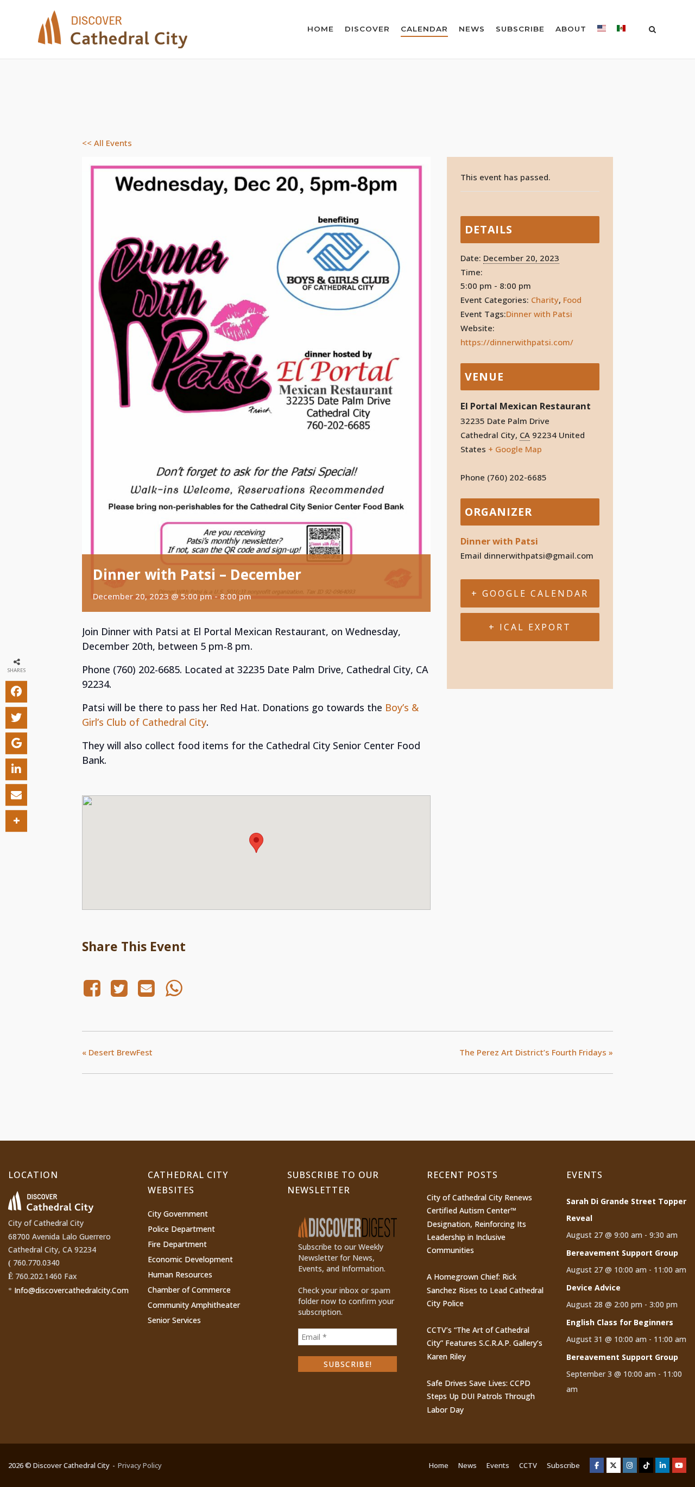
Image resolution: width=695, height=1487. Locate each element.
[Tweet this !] (16, 717)
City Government (178, 1213)
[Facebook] (93, 988)
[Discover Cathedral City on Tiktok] (646, 1465)
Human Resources (180, 1274)
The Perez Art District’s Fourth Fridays (536, 1052)
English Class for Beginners (619, 1322)
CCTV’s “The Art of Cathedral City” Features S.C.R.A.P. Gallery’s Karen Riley (484, 1343)
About (570, 28)
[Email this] (16, 795)
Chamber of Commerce (189, 1289)
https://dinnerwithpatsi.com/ (516, 342)
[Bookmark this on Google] (16, 743)
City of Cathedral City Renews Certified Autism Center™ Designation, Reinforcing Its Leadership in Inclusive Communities (479, 1223)
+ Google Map (515, 449)
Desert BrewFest (117, 1052)
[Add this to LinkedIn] (16, 769)
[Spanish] (621, 30)
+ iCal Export (530, 627)
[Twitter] (118, 988)
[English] (601, 30)
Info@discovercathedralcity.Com (71, 1290)
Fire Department (177, 1244)
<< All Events (107, 142)
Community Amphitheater (194, 1305)
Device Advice (593, 1287)
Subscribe (520, 28)
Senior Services (174, 1320)
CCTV (528, 1465)
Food (572, 299)
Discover (367, 28)
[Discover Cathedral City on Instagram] (630, 1465)
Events (497, 1465)
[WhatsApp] (173, 988)
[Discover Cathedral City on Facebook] (597, 1465)
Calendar (424, 28)
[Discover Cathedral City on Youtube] (679, 1465)
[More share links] (16, 820)
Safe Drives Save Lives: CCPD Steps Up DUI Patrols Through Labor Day (481, 1396)
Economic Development (190, 1259)
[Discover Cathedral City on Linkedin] (662, 1465)
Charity (545, 299)
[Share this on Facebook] (16, 692)
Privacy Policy (140, 1465)
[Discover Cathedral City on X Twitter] (613, 1465)
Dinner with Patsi (539, 313)
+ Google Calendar (530, 593)
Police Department (181, 1229)
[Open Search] (652, 30)
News (472, 28)
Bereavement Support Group (622, 1253)
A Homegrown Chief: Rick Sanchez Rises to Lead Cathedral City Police (485, 1289)
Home (320, 28)
